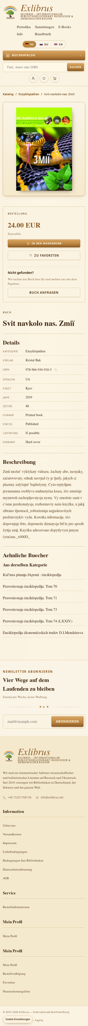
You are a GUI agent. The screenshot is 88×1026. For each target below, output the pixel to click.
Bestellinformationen (16, 907)
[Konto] (33, 78)
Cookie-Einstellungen (17, 1019)
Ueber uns (9, 825)
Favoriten (9, 982)
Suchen (75, 67)
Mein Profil (10, 936)
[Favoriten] (44, 78)
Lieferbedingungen (15, 851)
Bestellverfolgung (14, 973)
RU (46, 44)
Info (20, 34)
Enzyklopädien (29, 94)
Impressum (9, 843)
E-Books (64, 27)
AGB (6, 878)
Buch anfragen (44, 292)
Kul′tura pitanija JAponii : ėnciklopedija (32, 574)
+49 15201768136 (19, 797)
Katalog (8, 94)
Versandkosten (12, 834)
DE (32, 44)
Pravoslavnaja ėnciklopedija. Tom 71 (30, 597)
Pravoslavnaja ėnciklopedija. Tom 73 (30, 609)
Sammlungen (44, 27)
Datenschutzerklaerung (17, 869)
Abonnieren (67, 721)
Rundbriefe (43, 34)
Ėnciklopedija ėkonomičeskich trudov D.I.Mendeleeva (43, 632)
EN (61, 44)
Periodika (24, 27)
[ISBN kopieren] (56, 370)
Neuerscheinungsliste (16, 991)
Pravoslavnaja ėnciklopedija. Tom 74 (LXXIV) (37, 620)
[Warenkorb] (54, 78)
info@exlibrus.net (52, 797)
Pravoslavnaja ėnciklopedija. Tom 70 (30, 586)
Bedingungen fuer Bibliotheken (23, 860)
